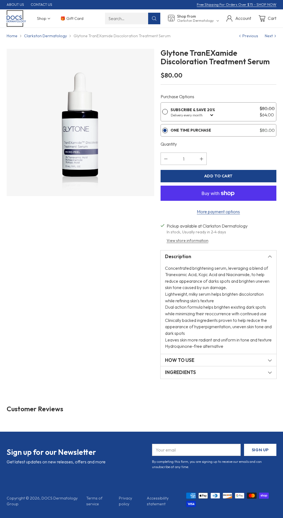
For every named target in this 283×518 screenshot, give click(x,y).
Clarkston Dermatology (45, 35)
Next (269, 35)
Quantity (169, 144)
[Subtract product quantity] (166, 159)
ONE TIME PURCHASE (191, 130)
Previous (250, 35)
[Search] (154, 18)
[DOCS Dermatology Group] (16, 18)
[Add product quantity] (201, 159)
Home (12, 35)
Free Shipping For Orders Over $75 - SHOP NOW (236, 4)
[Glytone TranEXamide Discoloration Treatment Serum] (80, 122)
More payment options (218, 211)
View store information (187, 240)
